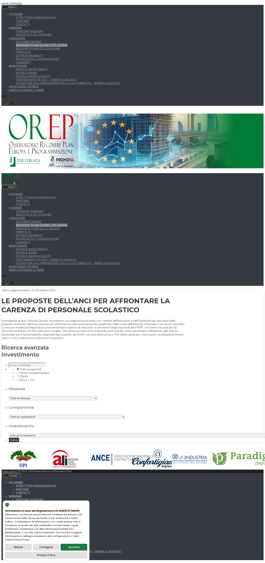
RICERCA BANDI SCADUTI (33, 76)
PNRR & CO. (23, 52)
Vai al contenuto (11, 3)
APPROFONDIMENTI (29, 55)
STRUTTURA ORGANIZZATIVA (36, 17)
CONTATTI (23, 24)
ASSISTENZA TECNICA (24, 86)
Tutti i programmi (30, 369)
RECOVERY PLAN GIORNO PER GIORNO (42, 45)
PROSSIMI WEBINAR (29, 31)
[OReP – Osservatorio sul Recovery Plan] (11, 183)
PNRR (24, 376)
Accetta (74, 547)
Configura (46, 547)
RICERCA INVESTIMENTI (32, 69)
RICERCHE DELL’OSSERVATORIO (37, 59)
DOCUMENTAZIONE (28, 41)
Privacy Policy (46, 555)
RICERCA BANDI (26, 73)
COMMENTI (23, 62)
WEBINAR (15, 28)
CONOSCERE (17, 38)
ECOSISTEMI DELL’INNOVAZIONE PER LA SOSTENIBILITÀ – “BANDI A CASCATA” (68, 83)
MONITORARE (18, 65)
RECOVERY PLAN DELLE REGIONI (38, 48)
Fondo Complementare (34, 373)
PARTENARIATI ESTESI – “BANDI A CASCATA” (46, 79)
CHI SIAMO (16, 14)
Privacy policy (9, 471)
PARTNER (22, 21)
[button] (4, 96)
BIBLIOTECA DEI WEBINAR (33, 34)
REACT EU (27, 380)
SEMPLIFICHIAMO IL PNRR (26, 90)
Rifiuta (18, 547)
